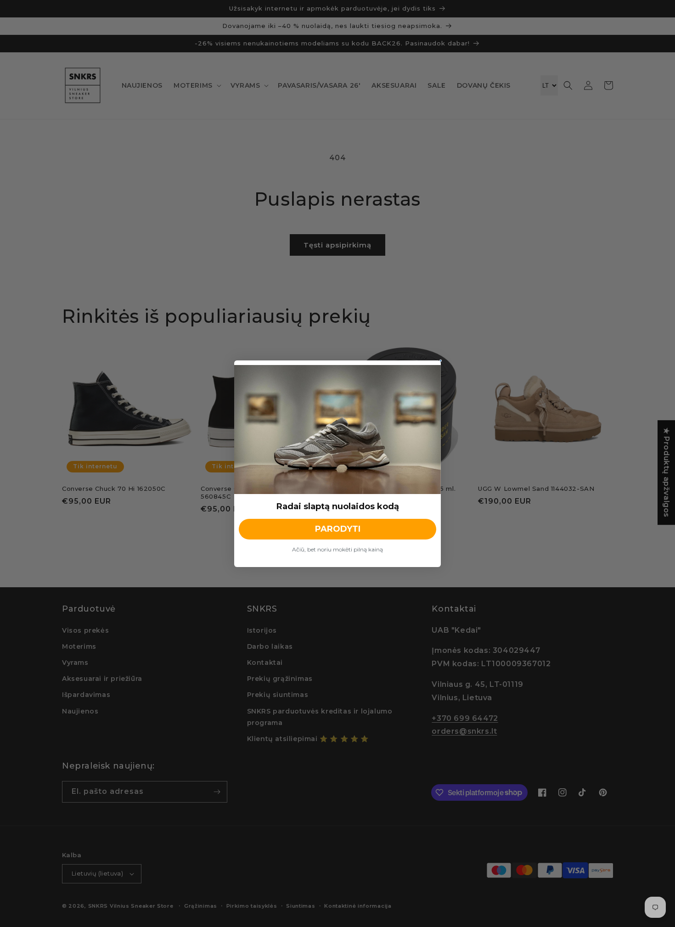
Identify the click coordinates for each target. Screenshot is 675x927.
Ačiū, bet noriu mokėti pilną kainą (337, 549)
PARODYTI (337, 529)
